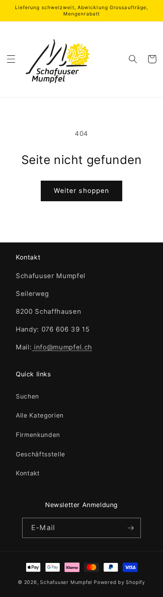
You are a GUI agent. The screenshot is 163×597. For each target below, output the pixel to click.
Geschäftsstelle (40, 454)
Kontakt (28, 473)
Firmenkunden (38, 435)
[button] (10, 59)
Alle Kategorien (40, 415)
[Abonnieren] (130, 528)
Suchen (27, 396)
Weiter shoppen (81, 191)
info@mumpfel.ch (62, 347)
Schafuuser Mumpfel (66, 582)
